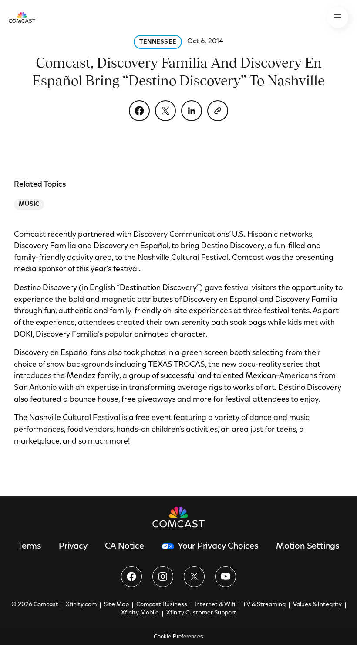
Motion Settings (308, 546)
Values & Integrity (317, 605)
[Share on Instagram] (162, 576)
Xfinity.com (81, 605)
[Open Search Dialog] (337, 17)
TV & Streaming (264, 605)
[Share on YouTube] (225, 576)
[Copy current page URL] (217, 110)
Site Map (116, 605)
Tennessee (158, 42)
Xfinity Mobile (140, 613)
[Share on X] (165, 110)
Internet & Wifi (215, 605)
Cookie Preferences (178, 636)
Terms (29, 546)
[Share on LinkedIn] (191, 110)
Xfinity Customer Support (201, 613)
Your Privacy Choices (218, 546)
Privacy (73, 546)
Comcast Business (161, 605)
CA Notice (124, 546)
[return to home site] (22, 17)
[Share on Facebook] (139, 110)
